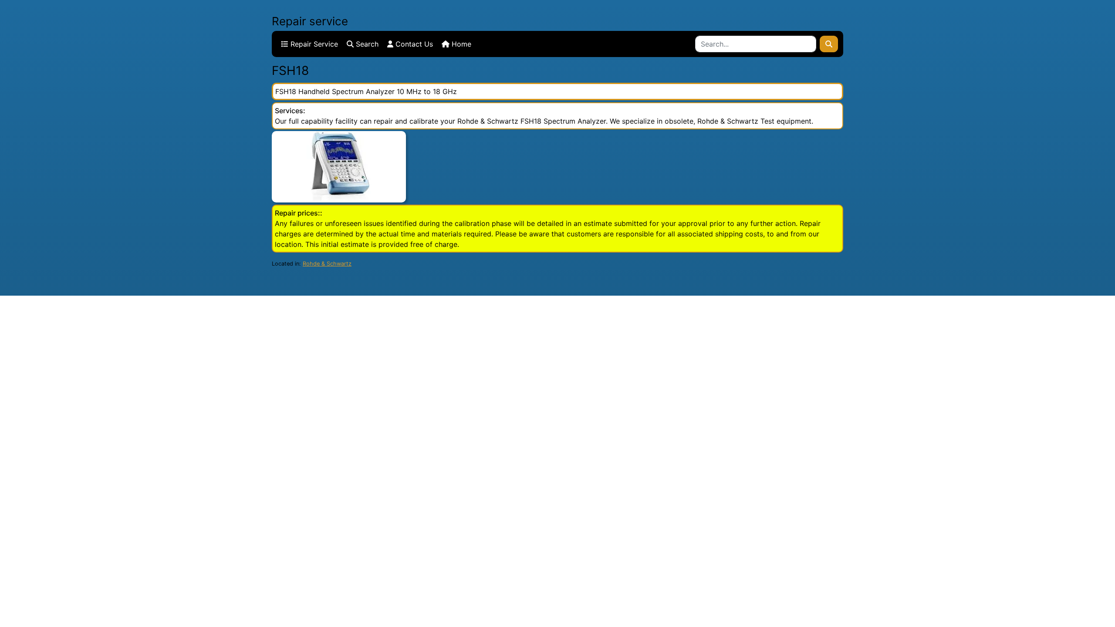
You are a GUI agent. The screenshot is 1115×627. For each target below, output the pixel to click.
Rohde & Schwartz (327, 263)
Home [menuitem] (460, 44)
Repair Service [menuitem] (313, 44)
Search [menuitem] (366, 44)
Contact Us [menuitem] (413, 44)
